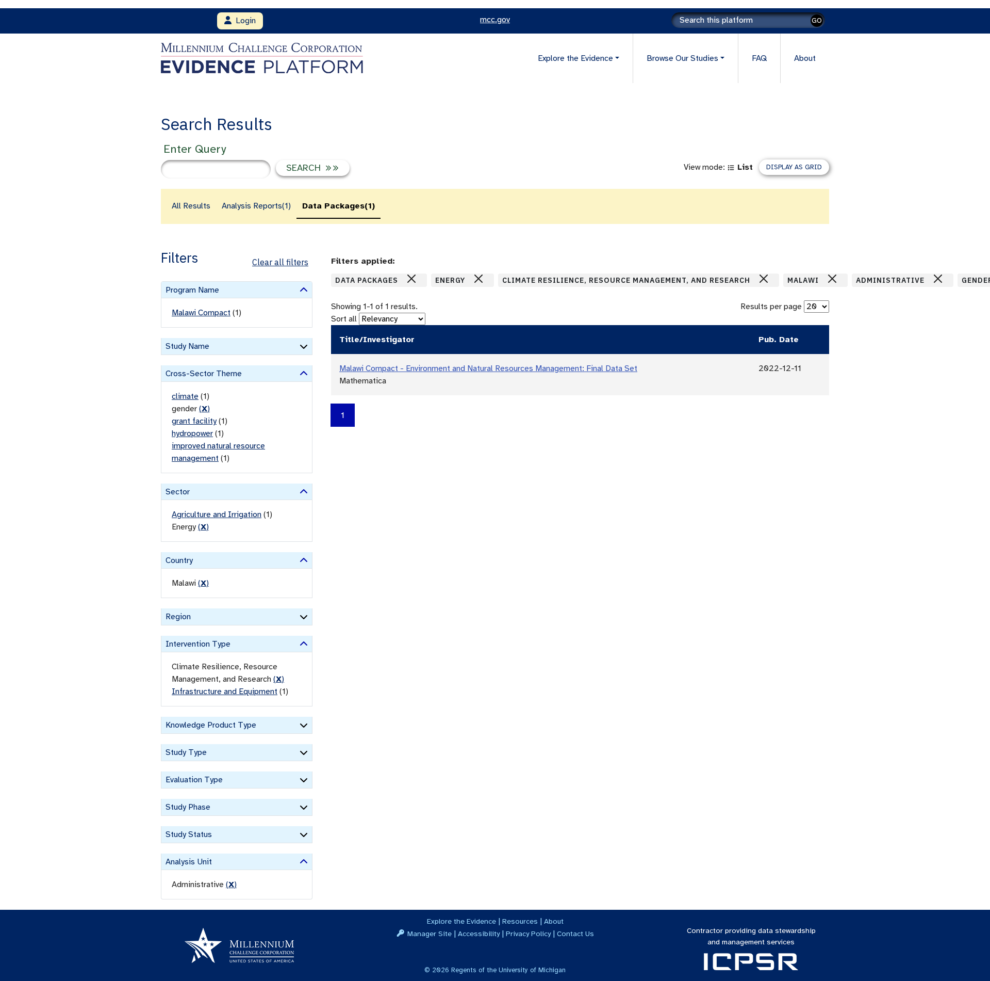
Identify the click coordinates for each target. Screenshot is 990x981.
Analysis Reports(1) (256, 206)
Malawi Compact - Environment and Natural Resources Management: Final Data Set (488, 368)
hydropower (192, 433)
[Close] (411, 278)
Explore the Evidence (461, 921)
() (204, 409)
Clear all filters (280, 262)
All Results (191, 206)
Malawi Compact (201, 313)
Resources (520, 921)
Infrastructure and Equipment (224, 691)
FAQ (759, 58)
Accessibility (479, 933)
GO (817, 20)
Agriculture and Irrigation (216, 514)
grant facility (194, 421)
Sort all (344, 319)
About (805, 58)
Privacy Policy (528, 933)
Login (244, 20)
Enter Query (194, 149)
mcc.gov (495, 19)
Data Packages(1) (338, 206)
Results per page (771, 306)
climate (185, 396)
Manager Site (429, 933)
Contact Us (575, 933)
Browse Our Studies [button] (682, 58)
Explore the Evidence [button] (575, 58)
